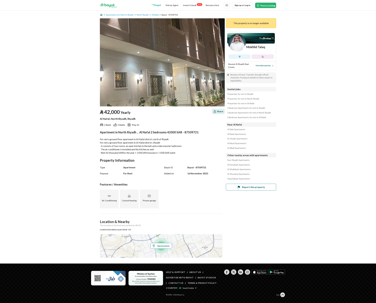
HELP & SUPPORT (175, 272)
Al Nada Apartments (236, 134)
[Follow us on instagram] (247, 274)
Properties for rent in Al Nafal (240, 103)
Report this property (253, 187)
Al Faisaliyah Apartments (238, 165)
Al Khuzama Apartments (238, 174)
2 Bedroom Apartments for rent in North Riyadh (249, 113)
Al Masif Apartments (236, 143)
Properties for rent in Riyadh (240, 94)
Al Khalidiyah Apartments (239, 169)
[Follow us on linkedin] (240, 274)
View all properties (263, 65)
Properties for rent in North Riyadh (243, 99)
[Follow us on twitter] (233, 274)
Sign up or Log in (242, 5)
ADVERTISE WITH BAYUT (180, 277)
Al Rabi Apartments (236, 129)
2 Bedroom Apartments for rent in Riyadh (246, 108)
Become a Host (212, 5)
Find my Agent (172, 5)
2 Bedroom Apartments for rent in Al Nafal (246, 117)
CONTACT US (175, 283)
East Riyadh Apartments (238, 160)
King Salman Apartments (238, 179)
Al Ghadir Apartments (237, 138)
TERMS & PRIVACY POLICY (202, 283)
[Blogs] (156, 5)
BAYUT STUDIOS (207, 277)
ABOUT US (195, 272)
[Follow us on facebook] (226, 274)
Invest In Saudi (192, 5)
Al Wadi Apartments (236, 148)
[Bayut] (108, 5)
